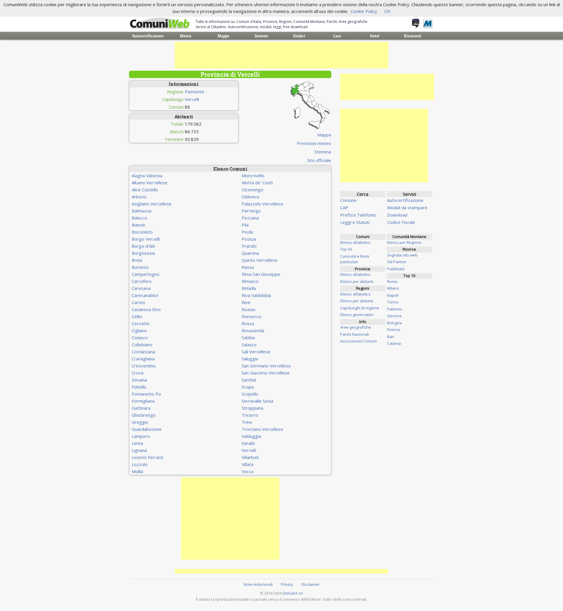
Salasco (249, 344)
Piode (247, 232)
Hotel (374, 36)
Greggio (140, 422)
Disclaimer (310, 584)
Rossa (248, 323)
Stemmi (261, 36)
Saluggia (250, 359)
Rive (246, 302)
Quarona (250, 253)
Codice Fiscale (401, 222)
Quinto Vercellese (259, 260)
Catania (394, 343)
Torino (392, 302)
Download (397, 215)
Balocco (139, 218)
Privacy (287, 584)
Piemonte (194, 91)
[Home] (160, 23)
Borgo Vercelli (146, 239)
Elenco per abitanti (356, 281)
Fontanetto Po (146, 394)
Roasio (248, 309)
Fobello (139, 387)
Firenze (393, 329)
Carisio (138, 302)
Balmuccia (141, 211)
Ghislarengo (144, 415)
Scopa (248, 387)
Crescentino (144, 366)
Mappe (223, 36)
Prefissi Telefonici (358, 215)
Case (337, 36)
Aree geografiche (355, 327)
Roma (392, 281)
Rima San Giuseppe (261, 274)
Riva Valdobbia (256, 295)
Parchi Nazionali (354, 334)
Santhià (249, 380)
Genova (394, 315)
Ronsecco (251, 316)
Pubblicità (395, 268)
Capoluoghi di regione (359, 307)
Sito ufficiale (319, 160)
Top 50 (346, 249)
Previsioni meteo (314, 143)
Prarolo (249, 246)
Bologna (394, 322)
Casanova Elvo (146, 309)
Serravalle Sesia (257, 401)
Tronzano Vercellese (262, 429)
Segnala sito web (402, 255)
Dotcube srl (293, 593)
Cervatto (141, 323)
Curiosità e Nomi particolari (354, 259)
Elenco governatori (357, 314)
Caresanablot (145, 295)
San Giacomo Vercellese (266, 373)
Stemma (322, 152)
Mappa (324, 135)
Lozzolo (139, 464)
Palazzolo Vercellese (262, 204)
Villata (247, 464)
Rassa (248, 267)
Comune (348, 200)
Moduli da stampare (407, 207)
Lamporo (141, 436)
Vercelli (192, 99)
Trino (247, 422)
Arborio (139, 197)
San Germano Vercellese (266, 366)
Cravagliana (143, 359)
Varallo (248, 443)
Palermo (394, 309)
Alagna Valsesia (147, 175)
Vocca (247, 471)
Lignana (139, 450)
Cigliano (139, 330)
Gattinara (141, 408)
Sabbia (248, 337)
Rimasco (250, 281)
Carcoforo (142, 281)
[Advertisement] (281, 55)
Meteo (185, 36)
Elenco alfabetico (355, 242)
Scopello (250, 394)
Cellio (137, 316)
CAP (344, 207)
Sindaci (299, 36)
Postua (249, 239)
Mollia (137, 471)
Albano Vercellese (149, 182)
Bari (390, 336)
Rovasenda (253, 330)
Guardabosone (147, 429)
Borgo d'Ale (143, 246)
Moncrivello (253, 175)
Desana (139, 380)
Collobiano (142, 344)
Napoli (392, 295)
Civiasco (140, 337)
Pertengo (251, 211)
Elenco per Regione (404, 242)
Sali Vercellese (256, 352)
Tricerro (250, 415)
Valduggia (251, 436)
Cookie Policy (364, 11)
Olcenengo (252, 190)
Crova (137, 373)
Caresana (141, 288)
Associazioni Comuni (358, 341)
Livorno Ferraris (148, 457)
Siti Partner (397, 261)
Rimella (249, 288)
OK (387, 11)
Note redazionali (258, 584)
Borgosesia (143, 253)
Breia (137, 260)
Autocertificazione (148, 36)
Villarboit (250, 457)
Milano (393, 288)
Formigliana (143, 401)
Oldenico (250, 197)
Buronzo (140, 267)
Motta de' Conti (257, 182)
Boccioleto (142, 232)
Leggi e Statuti (354, 222)
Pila (245, 225)
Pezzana (250, 218)
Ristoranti (412, 36)
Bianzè (138, 225)
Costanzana (143, 352)
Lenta (137, 443)
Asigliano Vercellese (152, 204)
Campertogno (146, 274)
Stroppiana (252, 408)
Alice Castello (145, 190)
